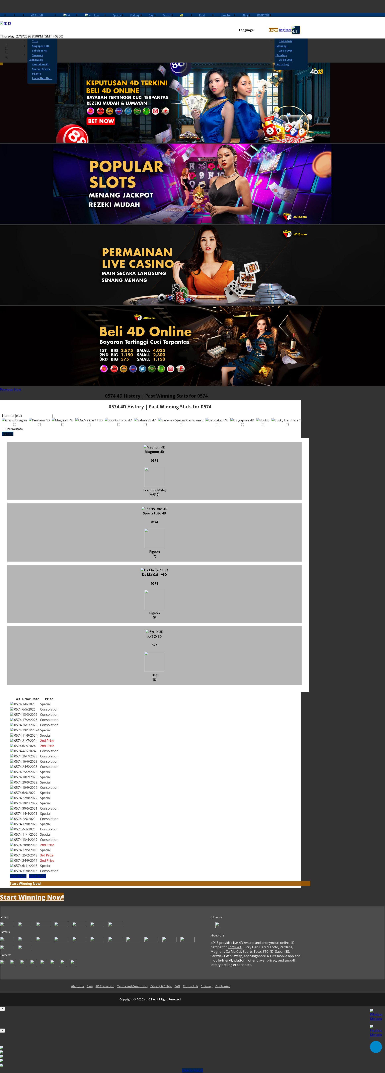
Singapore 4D (40, 46)
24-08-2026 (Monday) (284, 44)
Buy (151, 15)
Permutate (14, 429)
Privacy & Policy (161, 986)
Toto (35, 41)
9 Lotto (36, 73)
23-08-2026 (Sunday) (284, 53)
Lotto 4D (234, 947)
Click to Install (192, 1070)
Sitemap (207, 986)
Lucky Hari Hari (42, 78)
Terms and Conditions (132, 986)
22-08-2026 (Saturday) (284, 62)
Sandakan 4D (40, 64)
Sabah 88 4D (39, 50)
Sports (117, 15)
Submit (8, 433)
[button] (7, 389)
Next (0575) (37, 876)
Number (8, 415)
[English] (256, 30)
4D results (246, 942)
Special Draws (41, 69)
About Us (77, 986)
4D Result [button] (37, 15)
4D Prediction (105, 986)
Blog (245, 15)
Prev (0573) (18, 876)
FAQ (177, 986)
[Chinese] (260, 30)
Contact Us (190, 986)
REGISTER (263, 15)
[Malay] (264, 30)
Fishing (135, 15)
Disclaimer (222, 986)
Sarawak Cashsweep (35, 58)
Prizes (167, 15)
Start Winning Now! (25, 883)
